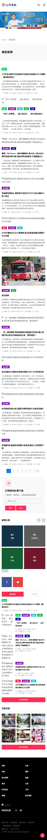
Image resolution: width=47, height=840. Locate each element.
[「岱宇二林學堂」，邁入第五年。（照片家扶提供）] (23, 101)
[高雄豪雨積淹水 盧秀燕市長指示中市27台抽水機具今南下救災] (23, 180)
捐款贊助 (13, 822)
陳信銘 (6, 388)
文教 (32, 109)
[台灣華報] (9, 5)
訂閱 (10, 508)
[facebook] (7, 582)
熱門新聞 (34, 594)
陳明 (5, 212)
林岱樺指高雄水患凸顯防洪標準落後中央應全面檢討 (23, 409)
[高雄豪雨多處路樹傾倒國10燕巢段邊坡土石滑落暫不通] (23, 432)
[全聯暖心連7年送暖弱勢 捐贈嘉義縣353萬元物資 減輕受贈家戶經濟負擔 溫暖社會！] (38, 735)
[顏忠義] (23, 20)
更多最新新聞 (23, 700)
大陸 (26, 789)
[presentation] (3, 30)
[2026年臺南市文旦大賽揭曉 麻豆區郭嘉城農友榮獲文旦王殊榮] (23, 220)
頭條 (3, 766)
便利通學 (5, 296)
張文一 (6, 172)
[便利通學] (23, 271)
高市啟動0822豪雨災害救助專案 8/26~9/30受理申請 (23, 372)
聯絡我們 (31, 822)
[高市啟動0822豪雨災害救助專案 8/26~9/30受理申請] (23, 359)
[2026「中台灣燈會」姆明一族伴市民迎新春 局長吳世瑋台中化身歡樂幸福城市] (9, 720)
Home (4, 40)
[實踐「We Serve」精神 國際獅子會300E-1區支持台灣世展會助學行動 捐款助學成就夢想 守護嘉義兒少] (23, 140)
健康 (19, 109)
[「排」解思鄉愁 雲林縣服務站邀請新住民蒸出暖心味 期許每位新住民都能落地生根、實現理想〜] (23, 319)
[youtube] (18, 582)
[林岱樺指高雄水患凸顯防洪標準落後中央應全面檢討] (23, 396)
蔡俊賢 (6, 252)
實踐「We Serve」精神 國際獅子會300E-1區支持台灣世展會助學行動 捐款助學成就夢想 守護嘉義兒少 (30, 642)
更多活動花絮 (23, 747)
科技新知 (5, 789)
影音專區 (28, 795)
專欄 (3, 795)
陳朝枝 (6, 93)
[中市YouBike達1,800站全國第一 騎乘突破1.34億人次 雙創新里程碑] (23, 720)
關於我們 (22, 822)
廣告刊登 (5, 822)
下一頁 (36, 471)
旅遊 (26, 109)
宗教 (3, 771)
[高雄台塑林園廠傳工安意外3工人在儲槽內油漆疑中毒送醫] (38, 720)
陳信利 (6, 351)
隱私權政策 (7, 826)
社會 (4, 69)
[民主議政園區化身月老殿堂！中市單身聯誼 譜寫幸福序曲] (23, 735)
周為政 (6, 133)
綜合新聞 (12, 109)
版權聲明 (16, 826)
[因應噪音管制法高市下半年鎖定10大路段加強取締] (9, 735)
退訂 (21, 508)
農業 (4, 228)
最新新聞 (13, 594)
